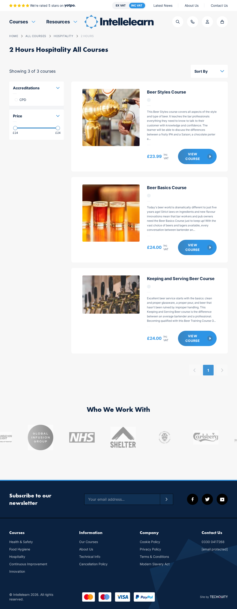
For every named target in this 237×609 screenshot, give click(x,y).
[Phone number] (192, 21)
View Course (192, 156)
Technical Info (89, 557)
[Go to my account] (207, 21)
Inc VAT (136, 5)
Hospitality (17, 557)
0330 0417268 (213, 542)
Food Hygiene (19, 549)
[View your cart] (222, 21)
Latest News (162, 5)
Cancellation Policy (93, 564)
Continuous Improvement (28, 564)
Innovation (17, 571)
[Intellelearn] (119, 22)
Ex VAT (121, 5)
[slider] (15, 128)
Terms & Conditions (154, 557)
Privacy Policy (150, 549)
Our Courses (88, 542)
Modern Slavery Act (155, 564)
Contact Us (219, 5)
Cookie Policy (150, 542)
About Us (192, 5)
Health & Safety (21, 542)
